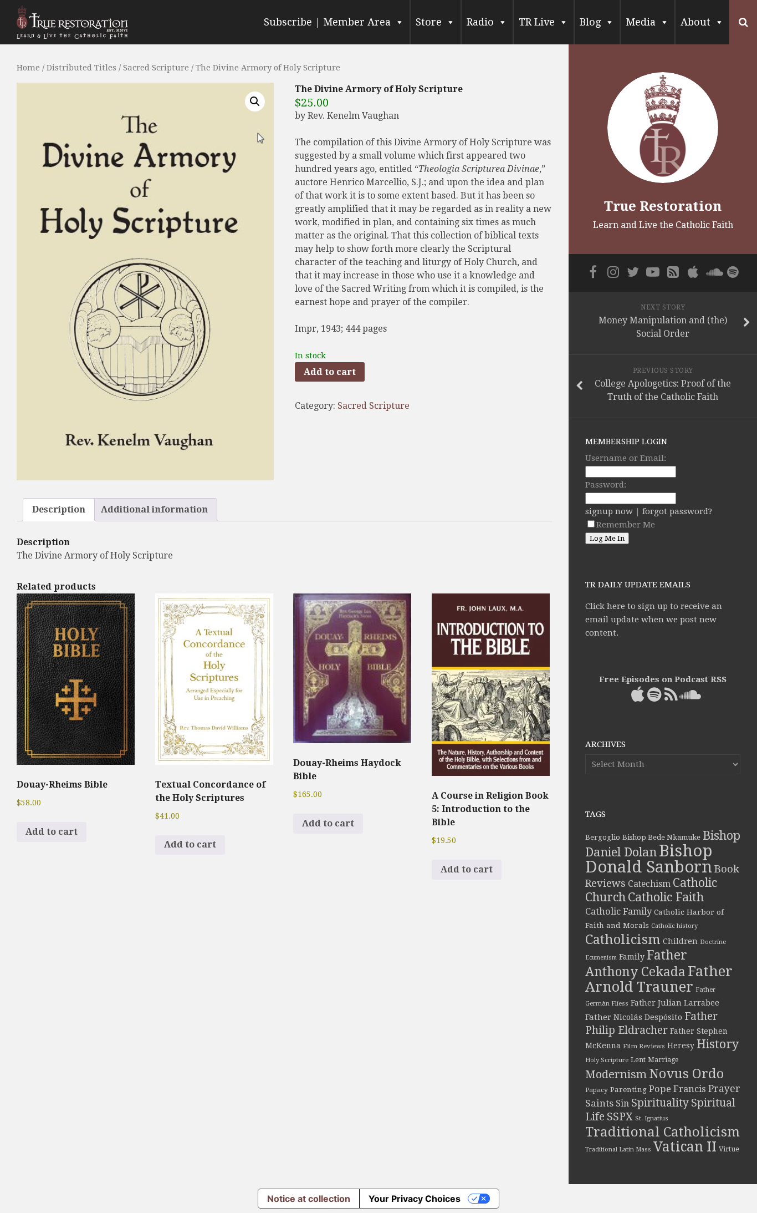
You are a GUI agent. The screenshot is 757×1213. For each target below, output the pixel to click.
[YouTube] (652, 271)
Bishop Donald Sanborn (648, 858)
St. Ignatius (651, 1118)
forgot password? (677, 511)
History (718, 1044)
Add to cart (330, 372)
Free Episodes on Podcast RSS (663, 679)
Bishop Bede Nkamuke (661, 837)
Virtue (729, 1149)
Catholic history (674, 926)
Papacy (596, 1090)
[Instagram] (613, 271)
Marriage (663, 1060)
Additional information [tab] (154, 509)
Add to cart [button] (51, 831)
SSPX (620, 1116)
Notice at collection (308, 1198)
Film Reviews (644, 1046)
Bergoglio (602, 837)
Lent (638, 1059)
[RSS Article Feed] (672, 271)
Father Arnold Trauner (659, 979)
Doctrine (713, 942)
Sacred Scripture (156, 68)
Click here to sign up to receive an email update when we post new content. (653, 619)
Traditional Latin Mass (618, 1149)
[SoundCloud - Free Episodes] (712, 271)
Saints (599, 1103)
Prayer (724, 1088)
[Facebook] (593, 271)
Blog (590, 22)
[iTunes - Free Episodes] (692, 271)
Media (641, 22)
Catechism (649, 884)
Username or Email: (625, 458)
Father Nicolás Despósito (633, 1017)
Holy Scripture (606, 1060)
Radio (480, 22)
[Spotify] (732, 271)
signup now (609, 511)
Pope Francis (677, 1089)
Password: (605, 485)
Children (680, 941)
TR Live (537, 22)
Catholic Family (618, 911)
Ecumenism (601, 957)
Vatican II (685, 1147)
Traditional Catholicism (662, 1132)
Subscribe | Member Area (327, 22)
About (695, 22)
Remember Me (625, 525)
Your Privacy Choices (415, 1198)
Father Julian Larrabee (675, 1002)
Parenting (628, 1089)
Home (28, 68)
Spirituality (660, 1103)
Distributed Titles (81, 68)
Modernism (616, 1074)
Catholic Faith (666, 897)
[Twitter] (633, 271)
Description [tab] (58, 509)
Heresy (680, 1045)
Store (429, 22)
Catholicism (623, 939)
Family (632, 956)
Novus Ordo (686, 1074)
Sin (622, 1103)
